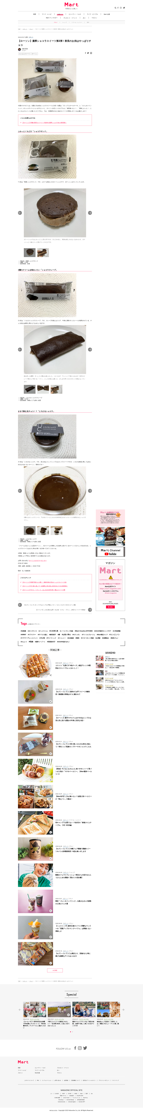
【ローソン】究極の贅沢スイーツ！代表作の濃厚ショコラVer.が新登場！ (44, 122)
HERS (75, 1093)
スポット (60, 14)
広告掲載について (75, 1080)
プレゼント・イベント (70, 18)
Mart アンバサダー (51, 18)
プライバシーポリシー (104, 1080)
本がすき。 (86, 1097)
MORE (55, 970)
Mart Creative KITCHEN (84, 631)
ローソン (34, 54)
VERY (63, 1093)
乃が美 (42, 638)
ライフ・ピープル (92, 14)
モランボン (76, 634)
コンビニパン (115, 634)
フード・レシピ (46, 14)
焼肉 (77, 638)
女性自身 (71, 1095)
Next (90, 213)
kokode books (61, 1101)
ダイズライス (33, 631)
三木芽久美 (54, 631)
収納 (31, 642)
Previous (20, 213)
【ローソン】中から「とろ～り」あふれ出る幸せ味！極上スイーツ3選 (43, 590)
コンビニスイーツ (24, 54)
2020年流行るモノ (64, 642)
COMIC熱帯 (57, 1097)
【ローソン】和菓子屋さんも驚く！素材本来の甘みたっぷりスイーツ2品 (44, 582)
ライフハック (51, 638)
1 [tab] (71, 1032)
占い (84, 18)
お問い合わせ (57, 1080)
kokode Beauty (70, 1099)
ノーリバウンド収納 (67, 631)
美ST (87, 1093)
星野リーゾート (40, 642)
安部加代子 (51, 642)
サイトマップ (115, 1080)
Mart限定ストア (103, 634)
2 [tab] (72, 1032)
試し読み (110, 607)
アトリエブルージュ (89, 634)
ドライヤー (32, 634)
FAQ (38, 1080)
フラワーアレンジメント (30, 638)
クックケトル (43, 631)
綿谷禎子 (53, 634)
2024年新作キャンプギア (103, 631)
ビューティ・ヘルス (75, 14)
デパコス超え (43, 634)
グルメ (55, 22)
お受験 (98, 638)
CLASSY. (57, 1093)
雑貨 (34, 14)
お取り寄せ (67, 634)
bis (92, 1093)
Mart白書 (37, 1073)
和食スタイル (63, 1095)
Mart (81, 1093)
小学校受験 (117, 631)
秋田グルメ (114, 638)
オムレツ (24, 642)
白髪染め (106, 638)
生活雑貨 (71, 638)
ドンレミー (62, 638)
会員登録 (66, 1080)
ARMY (24, 634)
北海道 (24, 631)
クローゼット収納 (88, 638)
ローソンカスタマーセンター (38, 560)
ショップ (64, 22)
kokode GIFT (82, 1101)
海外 (88, 22)
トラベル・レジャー (77, 22)
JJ (51, 1093)
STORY (69, 1093)
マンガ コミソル (76, 1097)
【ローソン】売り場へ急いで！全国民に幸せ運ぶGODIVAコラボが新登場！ (45, 586)
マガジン (94, 18)
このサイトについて (29, 1080)
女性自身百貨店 (81, 1099)
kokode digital (72, 1101)
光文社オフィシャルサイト (89, 1080)
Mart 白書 (107, 14)
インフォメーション (46, 1080)
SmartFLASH (80, 1095)
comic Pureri (66, 1097)
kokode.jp (61, 1099)
